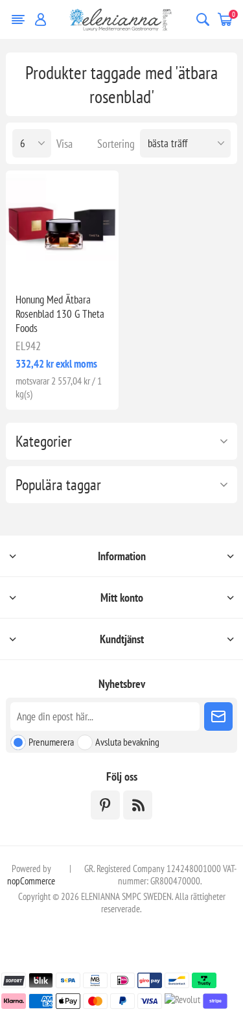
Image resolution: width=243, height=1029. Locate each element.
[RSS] (137, 805)
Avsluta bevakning (127, 741)
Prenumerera (51, 741)
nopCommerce (31, 881)
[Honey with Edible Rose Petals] (62, 227)
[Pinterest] (105, 805)
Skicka (218, 716)
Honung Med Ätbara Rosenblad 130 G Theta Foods (60, 313)
